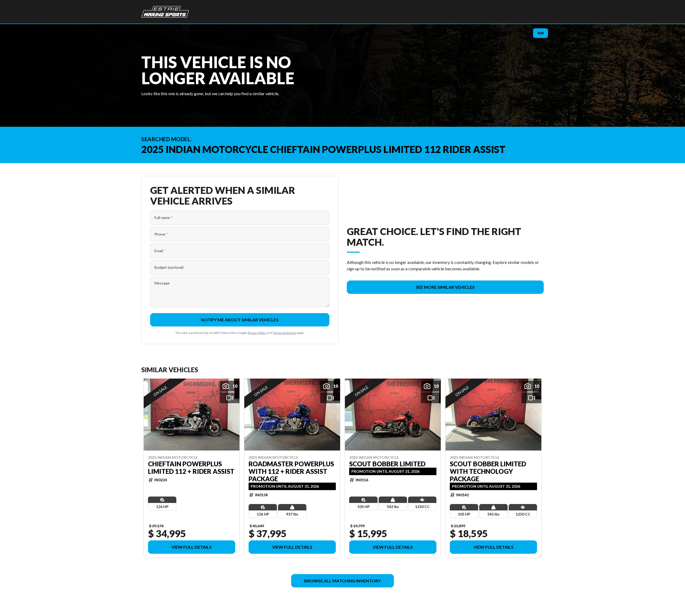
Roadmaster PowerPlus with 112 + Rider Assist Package (291, 471)
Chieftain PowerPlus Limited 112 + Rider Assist (191, 467)
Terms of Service (284, 332)
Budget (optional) (169, 267)
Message (162, 283)
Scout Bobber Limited (387, 463)
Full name (163, 217)
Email (160, 250)
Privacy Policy (257, 332)
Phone (161, 234)
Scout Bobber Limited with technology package (488, 471)
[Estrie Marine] (165, 11)
